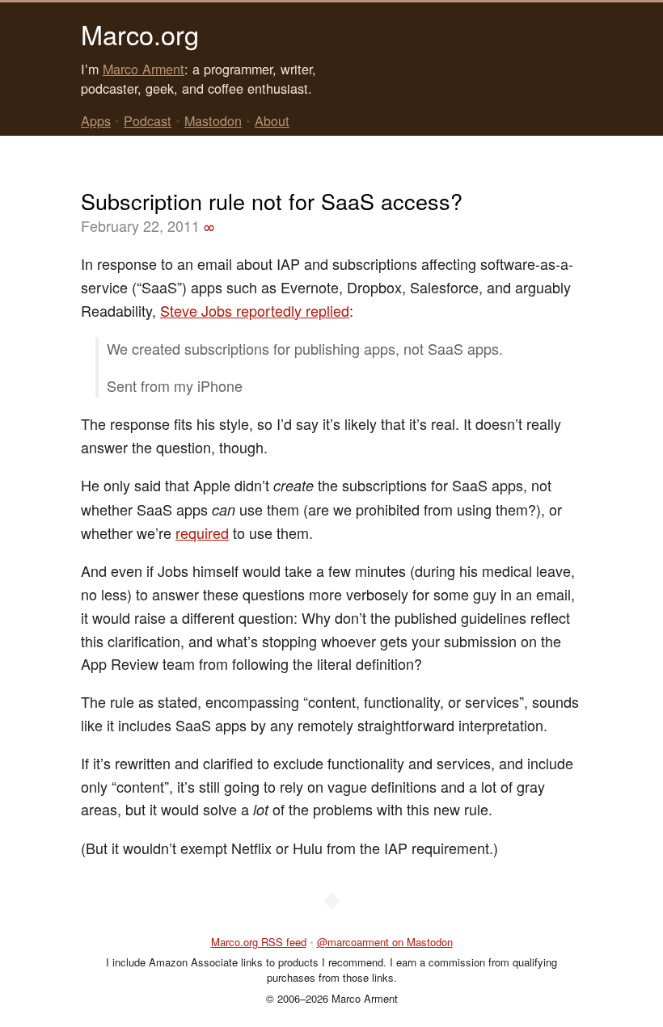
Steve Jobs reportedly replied (254, 310)
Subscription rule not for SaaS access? (271, 201)
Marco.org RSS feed (258, 941)
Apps (96, 120)
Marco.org (140, 34)
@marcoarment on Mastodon (385, 941)
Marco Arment (143, 68)
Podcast (147, 120)
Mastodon (213, 120)
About (272, 120)
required (202, 532)
